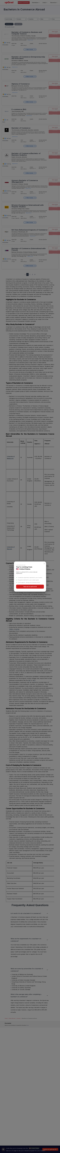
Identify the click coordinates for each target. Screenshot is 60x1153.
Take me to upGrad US (30, 586)
